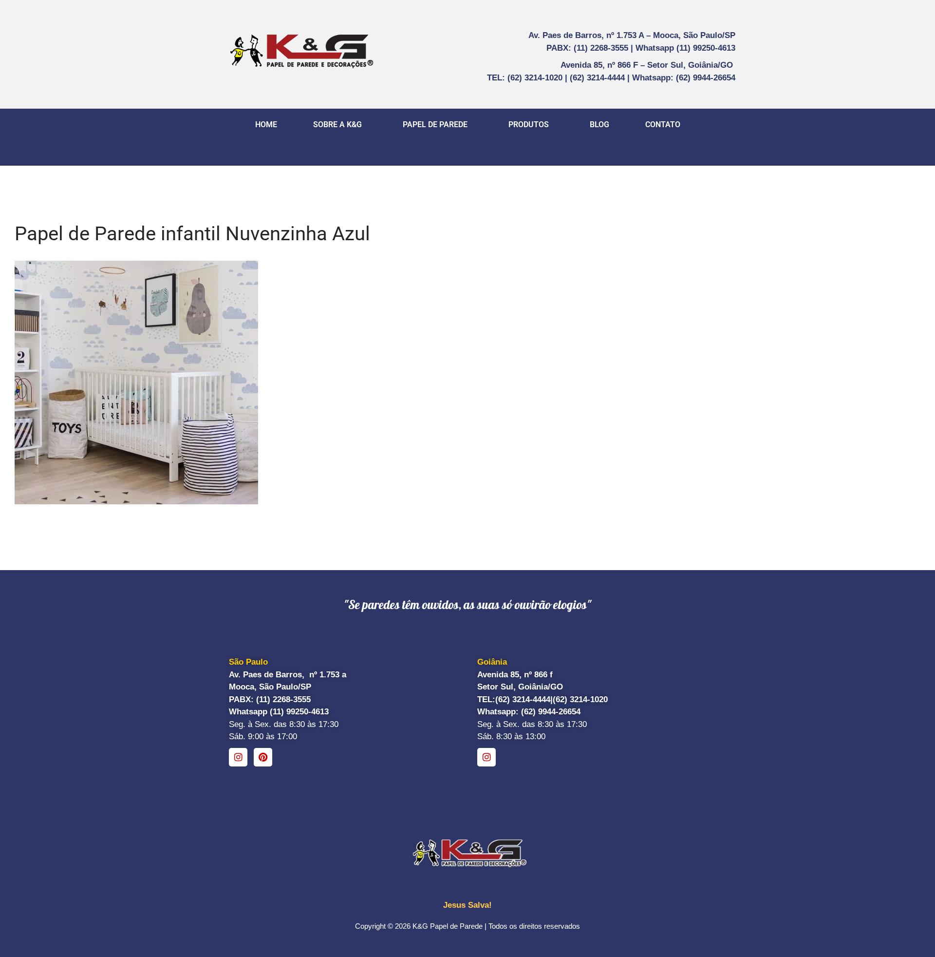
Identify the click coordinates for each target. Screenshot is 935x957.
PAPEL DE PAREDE (435, 124)
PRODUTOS (528, 124)
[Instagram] (238, 757)
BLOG (599, 124)
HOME (266, 124)
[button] (340, 125)
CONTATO (662, 124)
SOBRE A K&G (337, 124)
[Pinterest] (263, 757)
